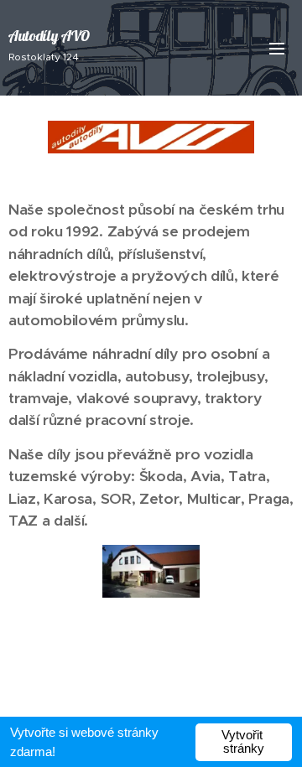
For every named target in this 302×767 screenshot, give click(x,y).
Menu (277, 48)
